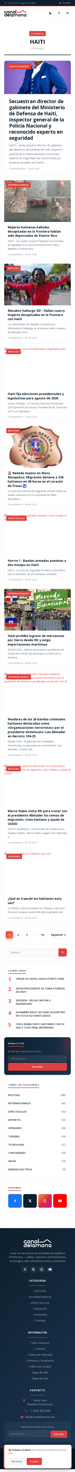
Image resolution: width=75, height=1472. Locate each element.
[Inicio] (15, 13)
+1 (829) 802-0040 (40, 1410)
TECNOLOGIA (36, 1144)
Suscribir (37, 1066)
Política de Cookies (40, 1366)
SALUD (36, 1161)
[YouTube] (60, 1201)
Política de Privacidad (40, 1354)
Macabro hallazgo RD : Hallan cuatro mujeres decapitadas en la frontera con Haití (36, 314)
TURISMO (36, 1136)
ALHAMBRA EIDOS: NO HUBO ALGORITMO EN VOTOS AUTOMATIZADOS (40, 1014)
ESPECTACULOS (36, 1111)
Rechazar (17, 1461)
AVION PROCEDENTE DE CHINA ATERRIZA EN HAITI (40, 990)
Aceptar (34, 1461)
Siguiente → (58, 934)
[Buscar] (59, 13)
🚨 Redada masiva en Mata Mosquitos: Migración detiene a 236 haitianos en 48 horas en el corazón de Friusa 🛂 (35, 479)
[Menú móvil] (67, 13)
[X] (30, 1201)
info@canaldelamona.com (40, 1417)
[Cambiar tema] (50, 13)
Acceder (66, 2)
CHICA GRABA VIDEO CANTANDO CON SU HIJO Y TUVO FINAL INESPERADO (40, 1025)
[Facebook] (15, 1201)
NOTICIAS (36, 1095)
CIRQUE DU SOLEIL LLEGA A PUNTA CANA (40, 978)
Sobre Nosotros (40, 1342)
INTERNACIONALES (36, 1103)
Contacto (40, 1348)
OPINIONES (36, 1128)
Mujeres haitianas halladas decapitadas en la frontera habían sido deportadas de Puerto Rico (34, 231)
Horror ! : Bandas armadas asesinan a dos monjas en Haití (37, 562)
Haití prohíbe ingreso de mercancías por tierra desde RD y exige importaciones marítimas (36, 640)
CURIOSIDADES (36, 1152)
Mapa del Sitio (40, 1372)
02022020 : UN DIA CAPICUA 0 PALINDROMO (33, 1002)
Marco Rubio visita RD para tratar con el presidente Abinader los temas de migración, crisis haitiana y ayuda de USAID (37, 817)
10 (42, 934)
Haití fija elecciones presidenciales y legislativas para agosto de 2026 (36, 396)
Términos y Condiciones (40, 1360)
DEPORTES (36, 1119)
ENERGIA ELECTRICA (36, 1169)
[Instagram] (45, 1201)
